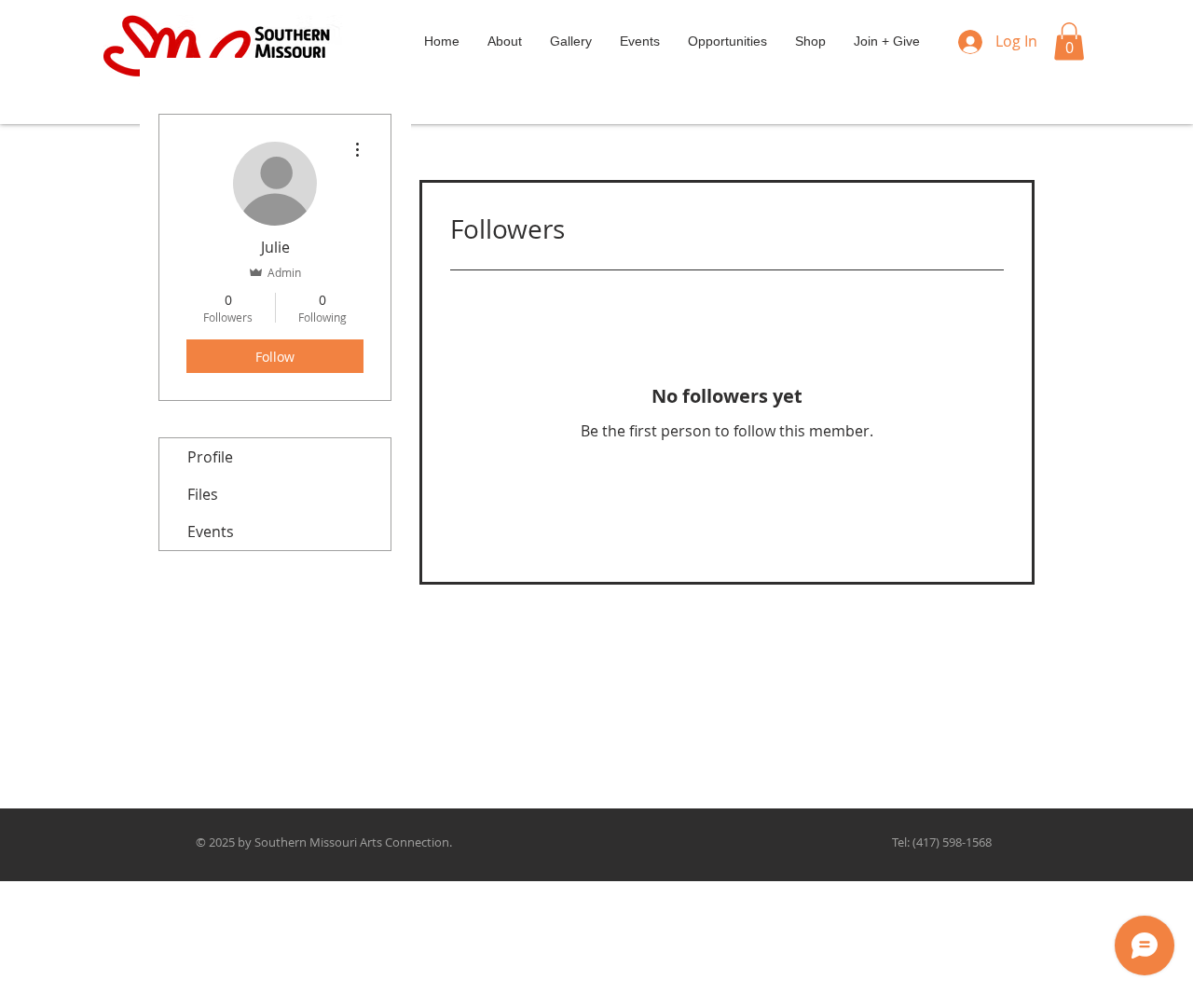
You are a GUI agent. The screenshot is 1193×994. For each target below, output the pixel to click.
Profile (210, 457)
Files (202, 494)
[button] (1069, 41)
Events (210, 531)
